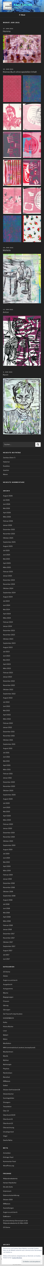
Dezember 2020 (9, 782)
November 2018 (9, 887)
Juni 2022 (6, 706)
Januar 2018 (7, 929)
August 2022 (7, 698)
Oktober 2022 (8, 689)
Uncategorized (8, 1132)
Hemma (6, 31)
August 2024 (8, 597)
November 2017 (9, 938)
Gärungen (6, 1010)
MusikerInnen (8, 1052)
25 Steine (6, 972)
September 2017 (9, 946)
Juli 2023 (6, 652)
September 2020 (9, 795)
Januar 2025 (7, 576)
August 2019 (7, 849)
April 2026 (7, 513)
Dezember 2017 (9, 934)
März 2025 (7, 567)
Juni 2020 (6, 807)
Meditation (7, 1043)
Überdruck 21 (8, 1119)
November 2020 (9, 786)
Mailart (5, 1035)
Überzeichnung (8, 1128)
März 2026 (7, 517)
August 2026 (8, 496)
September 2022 (9, 694)
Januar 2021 (7, 778)
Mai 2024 (6, 609)
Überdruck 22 (8, 1123)
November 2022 (9, 685)
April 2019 (7, 866)
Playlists (6, 1069)
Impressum (7, 1191)
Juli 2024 (6, 601)
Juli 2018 (6, 904)
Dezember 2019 (9, 833)
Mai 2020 (6, 811)
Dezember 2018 (9, 883)
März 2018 (7, 921)
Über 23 (6, 1111)
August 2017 (7, 951)
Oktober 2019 (8, 841)
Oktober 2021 (8, 740)
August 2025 (8, 546)
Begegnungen (8, 997)
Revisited (6, 1077)
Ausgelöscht (7, 984)
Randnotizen (7, 1073)
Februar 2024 (8, 622)
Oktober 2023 (8, 639)
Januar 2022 (7, 727)
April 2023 (7, 664)
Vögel (5, 1136)
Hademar (6, 462)
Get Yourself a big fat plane (12, 1014)
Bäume (5, 993)
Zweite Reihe (7, 1140)
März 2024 (7, 618)
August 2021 (7, 748)
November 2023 (9, 635)
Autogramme (8, 989)
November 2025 (9, 534)
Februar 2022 (8, 723)
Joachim (6, 470)
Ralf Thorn (23, 4)
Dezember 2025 (9, 529)
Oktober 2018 (8, 892)
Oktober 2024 (8, 588)
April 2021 (6, 765)
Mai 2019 (6, 862)
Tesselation (7, 1107)
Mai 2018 (6, 913)
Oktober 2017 (8, 942)
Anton (6, 312)
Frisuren (6, 1001)
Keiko (5, 1022)
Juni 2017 (6, 959)
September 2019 (9, 845)
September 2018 (9, 896)
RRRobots (6, 1081)
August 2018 (7, 900)
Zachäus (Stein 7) (9, 458)
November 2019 (9, 837)
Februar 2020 (8, 824)
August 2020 (8, 799)
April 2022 (7, 715)
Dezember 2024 (9, 580)
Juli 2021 (6, 753)
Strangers (6, 1102)
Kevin (5, 374)
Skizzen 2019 (8, 1200)
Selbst (5, 1085)
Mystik (5, 1056)
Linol (5, 1031)
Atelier (5, 976)
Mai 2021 (6, 761)
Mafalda (7, 250)
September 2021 (9, 744)
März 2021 (7, 769)
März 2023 (7, 668)
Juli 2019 (6, 854)
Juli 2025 (6, 550)
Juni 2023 (6, 656)
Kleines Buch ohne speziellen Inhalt (20, 72)
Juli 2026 (6, 500)
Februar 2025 (8, 572)
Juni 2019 (6, 858)
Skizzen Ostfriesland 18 (11, 1090)
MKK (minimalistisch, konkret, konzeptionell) (19, 1048)
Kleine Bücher (8, 1027)
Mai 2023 (6, 660)
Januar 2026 (7, 525)
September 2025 (9, 542)
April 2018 (7, 917)
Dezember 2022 (9, 681)
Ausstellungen (8, 1208)
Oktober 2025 (8, 538)
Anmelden (7, 1153)
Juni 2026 (6, 504)
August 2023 (8, 647)
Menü (23, 15)
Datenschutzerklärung (11, 1195)
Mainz (5, 1039)
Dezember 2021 (9, 732)
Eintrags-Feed (8, 1157)
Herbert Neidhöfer (9, 1183)
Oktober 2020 (8, 790)
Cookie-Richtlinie (17, 1257)
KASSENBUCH (8, 1018)
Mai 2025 (6, 559)
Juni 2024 (6, 605)
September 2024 (9, 593)
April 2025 (7, 563)
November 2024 (9, 584)
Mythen (6, 1060)
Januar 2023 (7, 677)
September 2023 (9, 643)
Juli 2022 (6, 702)
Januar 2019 (7, 879)
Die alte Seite (8, 1187)
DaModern (7, 1216)
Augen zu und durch (10, 980)
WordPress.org (8, 1166)
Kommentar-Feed (9, 1161)
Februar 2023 (8, 673)
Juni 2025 (6, 555)
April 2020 (7, 816)
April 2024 (7, 614)
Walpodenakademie (10, 1178)
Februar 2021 (8, 774)
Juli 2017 (6, 955)
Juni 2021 (6, 757)
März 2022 (7, 719)
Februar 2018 (8, 925)
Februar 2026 (8, 521)
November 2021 (9, 736)
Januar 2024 (7, 626)
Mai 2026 (6, 508)
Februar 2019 (8, 875)
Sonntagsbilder (8, 1098)
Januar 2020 (7, 828)
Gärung (5, 1005)
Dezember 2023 (9, 630)
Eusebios (6, 466)
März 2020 (7, 820)
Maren (5, 474)
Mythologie (7, 1064)
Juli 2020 (6, 803)
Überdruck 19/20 (9, 1115)
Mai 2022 (6, 710)
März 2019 (7, 870)
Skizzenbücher (8, 1094)
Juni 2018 (6, 908)
